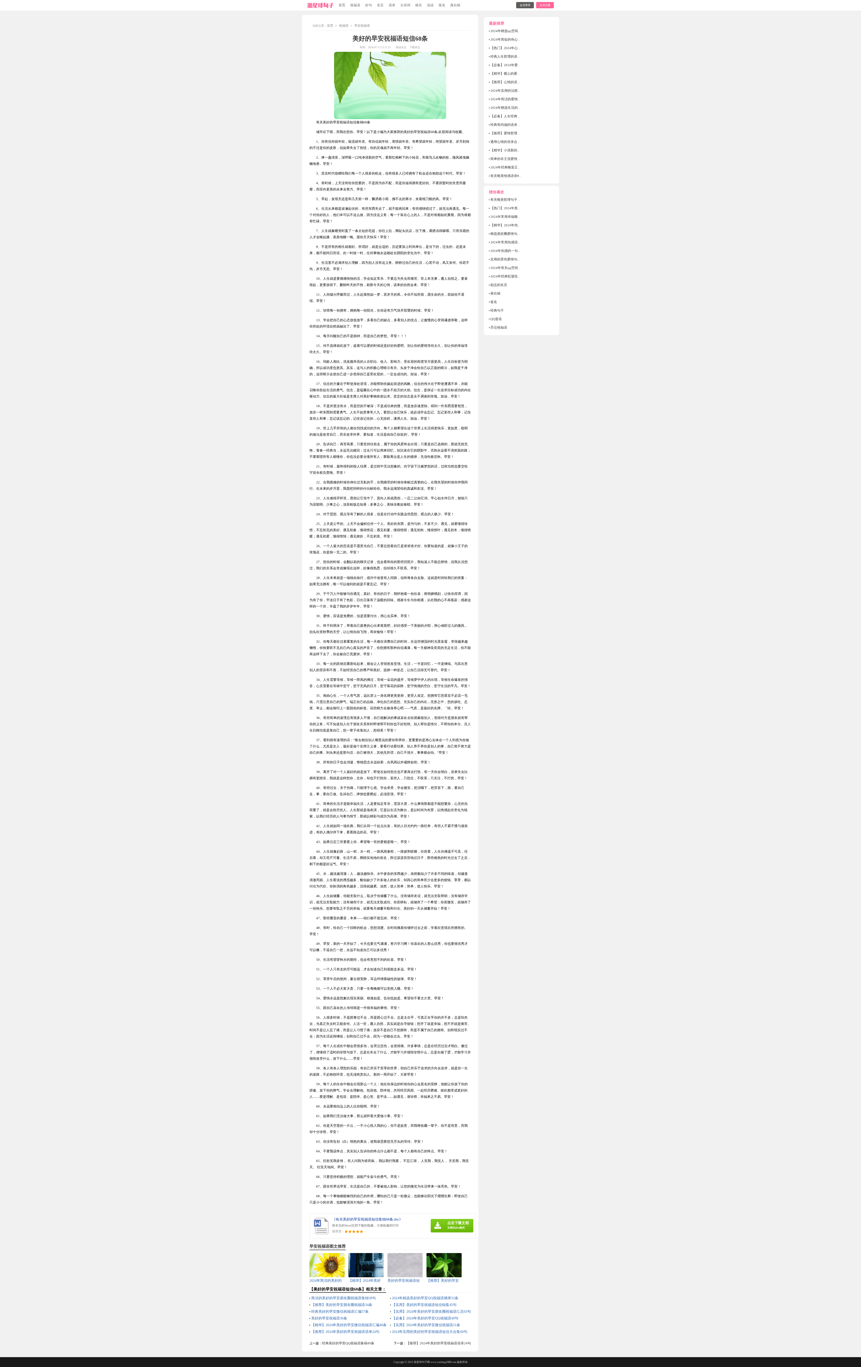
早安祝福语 (362, 25)
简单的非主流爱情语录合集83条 (514, 159)
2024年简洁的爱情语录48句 (510, 99)
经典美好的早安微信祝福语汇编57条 (340, 1311)
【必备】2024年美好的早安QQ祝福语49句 (425, 1318)
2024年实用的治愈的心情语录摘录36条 (519, 90)
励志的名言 (498, 285)
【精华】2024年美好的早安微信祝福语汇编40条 (349, 1325)
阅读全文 (401, 47)
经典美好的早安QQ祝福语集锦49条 (348, 1343)
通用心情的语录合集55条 (509, 142)
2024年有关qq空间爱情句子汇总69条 (517, 268)
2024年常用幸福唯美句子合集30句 (515, 216)
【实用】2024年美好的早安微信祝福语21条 (426, 1325)
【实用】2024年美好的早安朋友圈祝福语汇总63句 (431, 1311)
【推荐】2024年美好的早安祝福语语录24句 (345, 1332)
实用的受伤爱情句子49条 (509, 259)
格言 (418, 5)
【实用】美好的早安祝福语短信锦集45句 (424, 1305)
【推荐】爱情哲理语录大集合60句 (515, 133)
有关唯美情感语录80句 (507, 176)
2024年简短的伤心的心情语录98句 (515, 39)
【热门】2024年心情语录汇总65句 (515, 48)
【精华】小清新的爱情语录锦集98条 (517, 150)
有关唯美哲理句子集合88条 (510, 199)
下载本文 (414, 47)
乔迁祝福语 (498, 327)
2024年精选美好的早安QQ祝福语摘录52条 (425, 1298)
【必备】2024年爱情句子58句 (512, 65)
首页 (342, 5)
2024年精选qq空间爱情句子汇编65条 (517, 31)
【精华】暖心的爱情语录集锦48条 (515, 73)
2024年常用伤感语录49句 (509, 242)
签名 (442, 5)
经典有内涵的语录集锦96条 (510, 125)
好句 (368, 5)
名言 (380, 5)
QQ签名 (496, 319)
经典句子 (497, 310)
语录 (392, 5)
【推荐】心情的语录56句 (509, 82)
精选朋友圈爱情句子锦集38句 (512, 234)
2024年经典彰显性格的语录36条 (514, 276)
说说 (430, 5)
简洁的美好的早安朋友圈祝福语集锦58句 (343, 1298)
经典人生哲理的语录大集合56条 (514, 56)
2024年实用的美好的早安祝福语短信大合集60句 (429, 1332)
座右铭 (455, 5)
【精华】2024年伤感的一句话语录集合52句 (522, 225)
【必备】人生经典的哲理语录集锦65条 (519, 116)
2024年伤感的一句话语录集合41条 (515, 251)
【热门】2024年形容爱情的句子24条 (517, 208)
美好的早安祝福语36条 (329, 1318)
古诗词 (405, 5)
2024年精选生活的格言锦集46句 (514, 107)
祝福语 (355, 5)
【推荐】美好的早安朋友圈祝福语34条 (341, 1305)
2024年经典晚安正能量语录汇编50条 (517, 167)
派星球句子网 (422, 1362)
